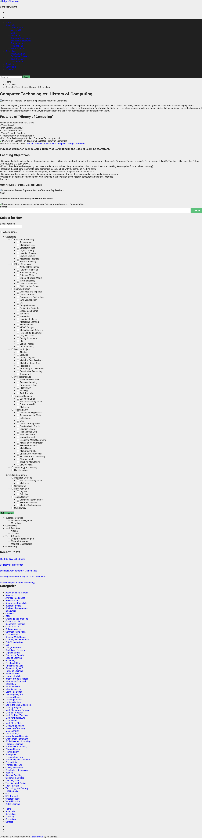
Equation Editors (27, 429)
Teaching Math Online (29, 462)
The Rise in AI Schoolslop (12, 559)
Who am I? (16, 30)
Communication (26, 294)
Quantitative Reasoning (30, 371)
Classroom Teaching (24, 239)
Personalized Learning (30, 333)
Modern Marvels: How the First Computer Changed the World (56, 143)
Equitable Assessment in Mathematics (18, 570)
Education (15, 35)
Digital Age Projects (29, 308)
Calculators (25, 418)
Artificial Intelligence (29, 267)
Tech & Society (18, 59)
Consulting (10, 66)
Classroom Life (27, 245)
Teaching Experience (21, 38)
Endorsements (18, 48)
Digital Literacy (26, 250)
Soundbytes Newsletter (11, 565)
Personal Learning (28, 382)
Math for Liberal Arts (29, 363)
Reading (23, 390)
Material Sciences (28, 502)
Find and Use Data (28, 431)
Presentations (18, 43)
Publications (17, 46)
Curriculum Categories (16, 475)
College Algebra (27, 357)
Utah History (17, 61)
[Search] (1, 74)
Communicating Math (29, 423)
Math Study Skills (28, 451)
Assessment (25, 242)
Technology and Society (25, 467)
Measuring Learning (29, 322)
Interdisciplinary (27, 280)
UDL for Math (26, 464)
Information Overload (29, 379)
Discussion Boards (28, 311)
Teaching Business (23, 396)
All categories (10, 232)
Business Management (30, 401)
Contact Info (17, 27)
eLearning (24, 313)
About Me (10, 25)
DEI (21, 302)
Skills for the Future (29, 286)
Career (14, 33)
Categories (10, 236)
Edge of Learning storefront (92, 148)
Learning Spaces (27, 253)
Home (8, 22)
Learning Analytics (28, 319)
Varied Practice (26, 344)
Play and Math (26, 459)
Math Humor (25, 448)
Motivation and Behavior (31, 330)
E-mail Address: (7, 223)
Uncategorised (21, 470)
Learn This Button (28, 283)
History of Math (27, 434)
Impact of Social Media (30, 278)
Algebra (23, 352)
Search (3, 206)
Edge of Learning (22, 264)
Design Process (27, 305)
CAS (21, 420)
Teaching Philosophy (21, 40)
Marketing (24, 407)
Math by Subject (22, 349)
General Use (20, 486)
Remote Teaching (27, 261)
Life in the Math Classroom (32, 440)
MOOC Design (26, 327)
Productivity (25, 388)
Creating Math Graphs (29, 426)
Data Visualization (28, 300)
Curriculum (10, 51)
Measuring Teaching (29, 258)
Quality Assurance (28, 338)
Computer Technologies (31, 499)
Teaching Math (21, 409)
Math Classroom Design (31, 442)
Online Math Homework (30, 453)
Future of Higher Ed (28, 269)
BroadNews (37, 836)
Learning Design (22, 289)
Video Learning (26, 346)
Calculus (23, 355)
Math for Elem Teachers (31, 360)
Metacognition (26, 324)
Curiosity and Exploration (31, 297)
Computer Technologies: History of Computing (40, 148)
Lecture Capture (27, 256)
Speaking (9, 64)
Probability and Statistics (31, 368)
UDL (21, 341)
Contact (9, 69)
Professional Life (22, 377)
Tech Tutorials (26, 393)
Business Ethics (27, 399)
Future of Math (26, 275)
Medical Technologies (30, 505)
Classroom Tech (27, 247)
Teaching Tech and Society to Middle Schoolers (22, 576)
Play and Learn (26, 335)
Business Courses (20, 56)
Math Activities (18, 53)
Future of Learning (28, 272)
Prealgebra (24, 366)
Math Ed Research (28, 445)
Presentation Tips (28, 385)
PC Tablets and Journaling (32, 456)
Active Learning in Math (30, 412)
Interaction (24, 316)
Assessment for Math (30, 415)
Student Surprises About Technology (17, 582)
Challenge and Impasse (30, 291)
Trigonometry (25, 374)
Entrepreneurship (27, 404)
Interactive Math (27, 437)
